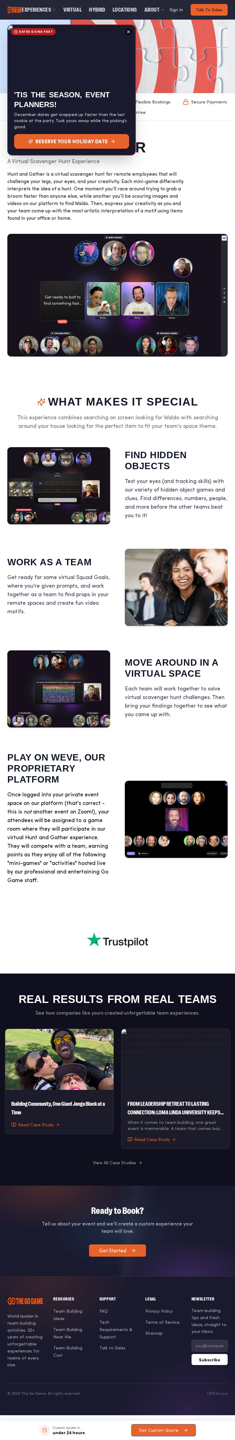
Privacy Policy (159, 1311)
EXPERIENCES (36, 10)
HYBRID (97, 10)
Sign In (176, 10)
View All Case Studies (114, 1162)
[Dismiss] (128, 32)
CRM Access (217, 1393)
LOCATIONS (125, 10)
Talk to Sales (112, 1348)
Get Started (112, 1250)
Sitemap (154, 1333)
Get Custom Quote (158, 1430)
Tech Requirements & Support (115, 1329)
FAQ (103, 1311)
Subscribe (209, 1359)
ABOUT (151, 10)
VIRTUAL (72, 10)
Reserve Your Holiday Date (71, 141)
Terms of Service (162, 1322)
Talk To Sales (209, 10)
